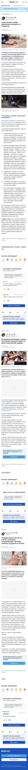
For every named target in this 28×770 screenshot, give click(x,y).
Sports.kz (7, 376)
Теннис (7, 331)
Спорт (2, 331)
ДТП (11, 14)
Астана (3, 679)
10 (3, 690)
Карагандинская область (8, 247)
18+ (3, 249)
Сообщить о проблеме (14, 755)
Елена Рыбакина (6, 472)
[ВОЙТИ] (25, 2)
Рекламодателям (14, 759)
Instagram (15, 322)
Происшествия (5, 5)
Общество (4, 529)
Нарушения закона (17, 5)
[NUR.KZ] (14, 2)
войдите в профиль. (9, 277)
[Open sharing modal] (18, 312)
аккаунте (11, 601)
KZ (23, 2)
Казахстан (17, 247)
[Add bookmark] (25, 312)
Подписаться (14, 456)
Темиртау (23, 247)
